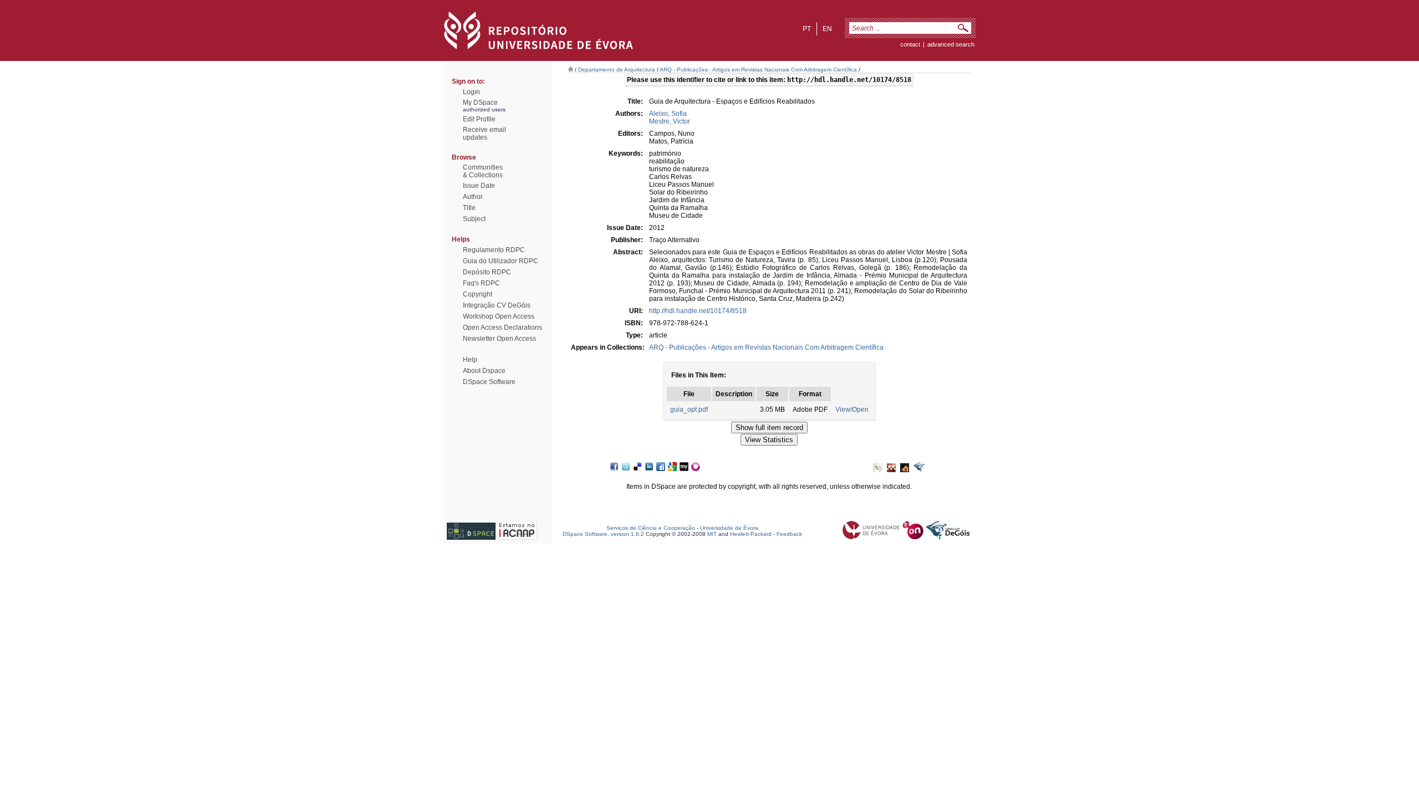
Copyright (477, 294)
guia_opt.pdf (689, 409)
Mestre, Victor (669, 121)
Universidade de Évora (729, 528)
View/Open (852, 409)
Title (469, 208)
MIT (712, 534)
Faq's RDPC (481, 283)
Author (473, 197)
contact (910, 44)
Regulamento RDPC (494, 250)
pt (807, 29)
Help (470, 360)
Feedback (789, 534)
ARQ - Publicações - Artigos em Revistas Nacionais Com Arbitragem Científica (758, 69)
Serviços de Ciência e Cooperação (650, 528)
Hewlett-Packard (751, 534)
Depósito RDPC (487, 272)
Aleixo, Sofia (668, 113)
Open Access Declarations (502, 327)
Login (471, 92)
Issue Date (479, 186)
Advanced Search (950, 44)
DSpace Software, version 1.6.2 (603, 534)
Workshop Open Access (498, 316)
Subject (474, 219)
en (827, 29)
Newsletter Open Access (499, 338)
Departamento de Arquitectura (616, 69)
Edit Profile (479, 119)
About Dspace (484, 371)
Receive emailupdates (484, 133)
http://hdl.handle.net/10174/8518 (698, 311)
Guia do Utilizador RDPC (500, 261)
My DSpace (480, 102)
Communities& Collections (483, 171)
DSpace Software (489, 382)
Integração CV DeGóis (496, 305)
